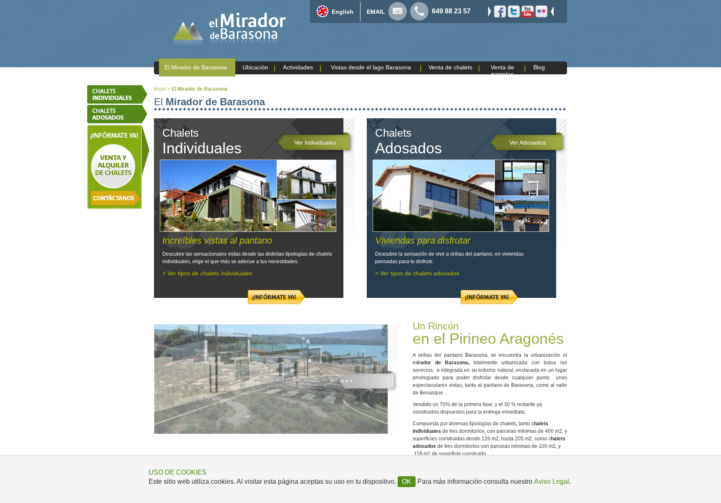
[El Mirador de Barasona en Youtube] (528, 15)
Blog (539, 67)
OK (406, 481)
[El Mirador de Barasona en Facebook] (500, 15)
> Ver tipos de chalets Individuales (207, 273)
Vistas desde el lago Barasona (371, 67)
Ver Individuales (315, 142)
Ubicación (255, 67)
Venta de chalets (450, 67)
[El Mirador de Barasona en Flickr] (541, 15)
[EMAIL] (397, 18)
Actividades (298, 67)
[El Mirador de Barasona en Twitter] (514, 15)
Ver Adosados (527, 142)
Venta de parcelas (502, 70)
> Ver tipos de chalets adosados (417, 273)
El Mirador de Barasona (195, 67)
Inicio (160, 89)
